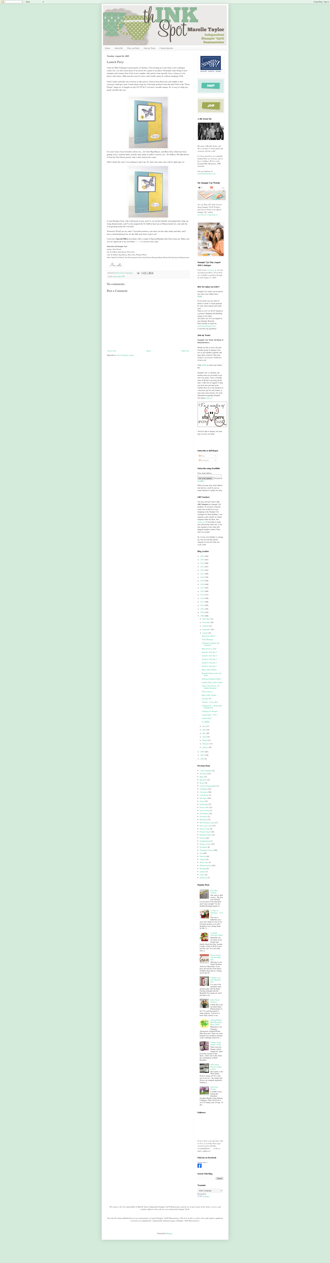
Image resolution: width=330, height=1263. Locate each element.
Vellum (202, 859)
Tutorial (202, 856)
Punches (203, 838)
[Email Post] (138, 273)
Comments (205, 460)
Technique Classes (206, 850)
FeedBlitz (200, 481)
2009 (202, 616)
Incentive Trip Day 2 (209, 662)
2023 (202, 566)
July (204, 726)
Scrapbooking (205, 841)
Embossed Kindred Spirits (211, 679)
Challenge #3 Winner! (210, 711)
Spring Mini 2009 (119, 276)
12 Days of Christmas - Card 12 (216, 912)
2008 (202, 751)
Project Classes (205, 832)
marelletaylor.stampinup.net (207, 214)
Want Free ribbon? (208, 636)
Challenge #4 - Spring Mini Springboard (212, 706)
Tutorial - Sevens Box (210, 702)
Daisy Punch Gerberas (215, 1001)
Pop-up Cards (205, 829)
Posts (203, 456)
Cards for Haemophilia (208, 786)
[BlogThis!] (145, 273)
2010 (202, 612)
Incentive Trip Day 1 (209, 666)
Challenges (204, 789)
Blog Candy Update (209, 695)
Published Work (205, 835)
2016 (202, 591)
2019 (202, 580)
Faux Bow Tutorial (214, 891)
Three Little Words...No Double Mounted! (211, 687)
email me (209, 398)
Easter (202, 801)
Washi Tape (204, 862)
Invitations (203, 816)
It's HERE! (206, 722)
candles (202, 871)
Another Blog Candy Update (212, 682)
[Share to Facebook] (150, 273)
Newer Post (112, 351)
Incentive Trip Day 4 (209, 655)
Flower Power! (207, 691)
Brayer (202, 783)
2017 (202, 588)
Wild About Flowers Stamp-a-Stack (216, 1066)
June (204, 729)
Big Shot (203, 780)
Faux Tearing (204, 810)
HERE (204, 365)
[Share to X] (147, 273)
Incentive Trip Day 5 (209, 652)
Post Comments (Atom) (125, 355)
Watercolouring (205, 865)
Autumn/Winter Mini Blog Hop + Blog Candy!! (216, 1022)
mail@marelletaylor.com (206, 173)
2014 (202, 598)
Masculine (203, 819)
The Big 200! (207, 698)
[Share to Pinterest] (152, 273)
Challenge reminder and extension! (210, 644)
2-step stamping (205, 770)
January (205, 747)
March (205, 740)
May (204, 733)
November (206, 622)
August (205, 633)
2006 (202, 758)
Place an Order (133, 48)
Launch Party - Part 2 (210, 715)
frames (202, 874)
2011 (202, 609)
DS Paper (203, 798)
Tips (201, 853)
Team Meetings (207, 639)
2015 (202, 594)
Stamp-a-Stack (205, 844)
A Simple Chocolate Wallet (216, 934)
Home (107, 48)
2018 (202, 584)
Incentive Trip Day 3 (209, 659)
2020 (202, 577)
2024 (202, 563)
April (204, 737)
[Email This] (142, 273)
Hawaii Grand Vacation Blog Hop (215, 957)
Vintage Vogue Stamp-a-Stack (215, 1043)
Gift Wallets (204, 813)
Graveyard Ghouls (214, 1088)
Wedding (203, 868)
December (206, 619)
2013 (202, 602)
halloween (203, 877)
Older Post (185, 351)
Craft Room (204, 795)
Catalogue (210, 270)
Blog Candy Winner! (209, 669)
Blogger (169, 1233)
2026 (202, 556)
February (205, 743)
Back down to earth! (209, 648)
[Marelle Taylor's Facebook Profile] (199, 1167)
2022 (202, 570)
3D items (203, 773)
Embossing (204, 804)
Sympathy (203, 847)
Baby (201, 776)
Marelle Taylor (201, 1162)
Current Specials (166, 48)
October (205, 626)
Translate (206, 1196)
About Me (118, 48)
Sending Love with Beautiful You (215, 979)
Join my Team (149, 48)
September (206, 629)
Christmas (203, 792)
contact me (201, 522)
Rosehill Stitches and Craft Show (211, 674)
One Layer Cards (206, 825)
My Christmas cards (207, 822)
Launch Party (207, 718)
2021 (202, 573)
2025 (202, 559)
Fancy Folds (204, 807)
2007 (202, 755)
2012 (202, 605)
